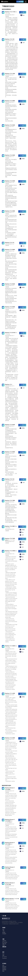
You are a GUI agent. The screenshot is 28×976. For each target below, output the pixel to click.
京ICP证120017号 (5, 922)
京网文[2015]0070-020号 (14, 923)
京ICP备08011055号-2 (13, 922)
